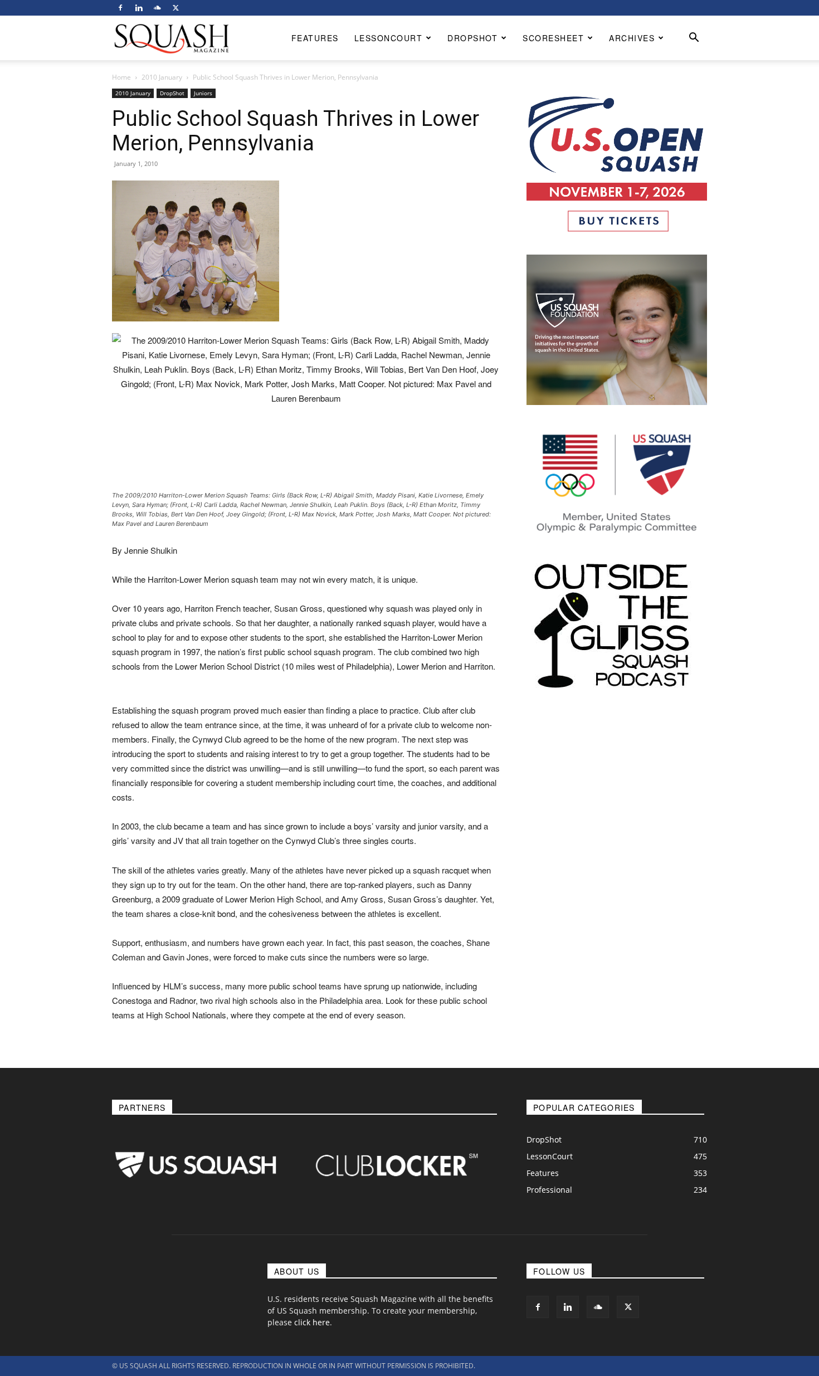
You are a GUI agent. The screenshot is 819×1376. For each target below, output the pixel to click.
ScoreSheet (553, 37)
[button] (693, 38)
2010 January (162, 77)
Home (121, 77)
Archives (632, 37)
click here (312, 1322)
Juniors (203, 93)
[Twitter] (175, 8)
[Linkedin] (138, 8)
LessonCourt (388, 37)
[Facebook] (120, 8)
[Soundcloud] (157, 8)
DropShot (472, 37)
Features (315, 37)
